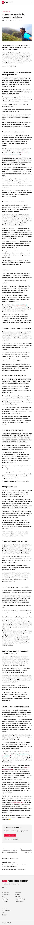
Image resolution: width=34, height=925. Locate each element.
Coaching (17, 894)
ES (6, 887)
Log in (3, 912)
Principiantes (6, 11)
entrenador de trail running (18, 802)
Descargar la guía (10, 835)
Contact (4, 914)
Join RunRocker (6, 910)
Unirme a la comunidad (11, 839)
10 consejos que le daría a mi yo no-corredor (14, 869)
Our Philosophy (6, 894)
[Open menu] (30, 2)
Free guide (5, 901)
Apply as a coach (19, 901)
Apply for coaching (20, 899)
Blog (3, 896)
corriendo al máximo (21, 305)
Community (5, 899)
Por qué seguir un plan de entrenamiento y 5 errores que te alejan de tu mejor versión (17, 865)
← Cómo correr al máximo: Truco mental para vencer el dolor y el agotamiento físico (9, 850)
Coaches (17, 896)
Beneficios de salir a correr (9, 862)
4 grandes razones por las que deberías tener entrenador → (26, 850)
